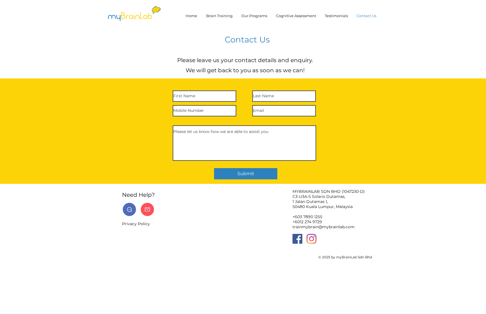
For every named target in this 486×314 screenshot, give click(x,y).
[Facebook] (297, 239)
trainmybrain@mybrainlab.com (323, 226)
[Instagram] (311, 239)
